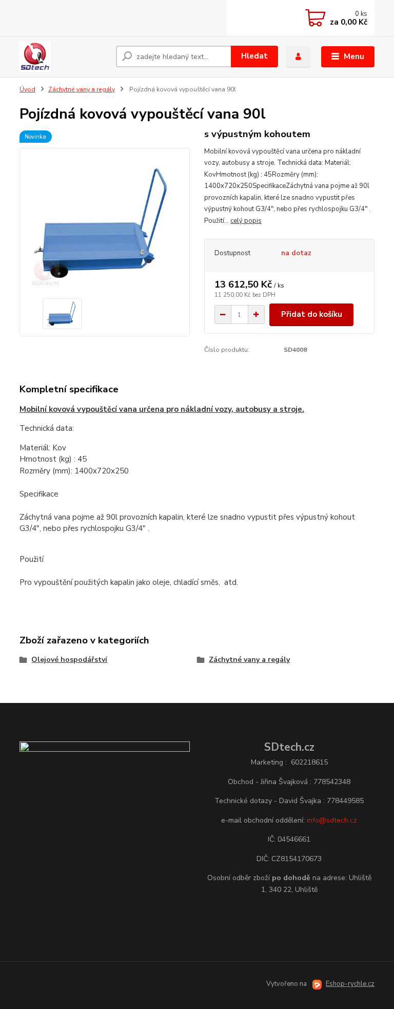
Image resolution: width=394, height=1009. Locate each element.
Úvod (27, 89)
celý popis (246, 220)
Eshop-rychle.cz (350, 983)
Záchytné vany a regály (81, 89)
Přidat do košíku (311, 314)
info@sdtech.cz (332, 820)
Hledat (254, 56)
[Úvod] (63, 56)
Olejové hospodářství (69, 659)
